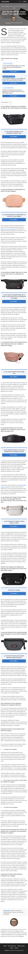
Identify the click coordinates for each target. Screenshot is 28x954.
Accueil (3, 6)
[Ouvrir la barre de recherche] (19, 1)
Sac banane (7, 6)
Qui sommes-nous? (12, 945)
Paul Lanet (6, 910)
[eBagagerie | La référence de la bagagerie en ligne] (5, 1)
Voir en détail (13, 71)
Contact (11, 947)
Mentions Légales (21, 945)
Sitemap (16, 947)
